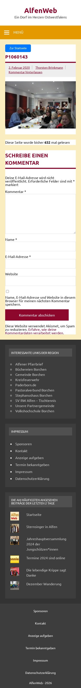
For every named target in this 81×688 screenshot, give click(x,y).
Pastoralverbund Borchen (34, 390)
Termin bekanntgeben (32, 464)
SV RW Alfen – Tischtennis (35, 400)
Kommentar (15, 191)
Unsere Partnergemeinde (34, 405)
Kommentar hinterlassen (25, 72)
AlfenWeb (40, 10)
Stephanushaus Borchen (33, 395)
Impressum (23, 471)
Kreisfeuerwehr (27, 379)
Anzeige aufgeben (29, 457)
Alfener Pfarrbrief (29, 364)
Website (11, 274)
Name (11, 239)
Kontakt (21, 450)
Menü (18, 32)
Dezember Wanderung (43, 584)
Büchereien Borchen (30, 369)
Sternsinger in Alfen (41, 526)
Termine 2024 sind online (45, 558)
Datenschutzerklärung (32, 478)
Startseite (33, 514)
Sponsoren (23, 444)
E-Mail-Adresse (18, 256)
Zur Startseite (18, 48)
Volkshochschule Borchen (34, 411)
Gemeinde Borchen (30, 374)
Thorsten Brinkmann (49, 67)
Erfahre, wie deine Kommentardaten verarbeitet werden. (34, 331)
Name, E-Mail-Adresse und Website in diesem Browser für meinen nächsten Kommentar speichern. (40, 300)
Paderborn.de (25, 385)
